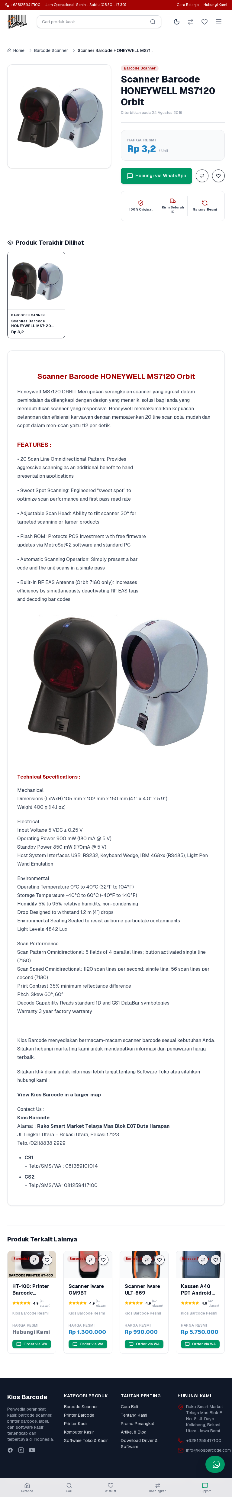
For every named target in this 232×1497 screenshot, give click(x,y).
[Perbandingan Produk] (190, 21)
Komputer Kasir (79, 1432)
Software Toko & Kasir (86, 1440)
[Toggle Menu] (219, 22)
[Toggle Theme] (176, 21)
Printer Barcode (79, 1415)
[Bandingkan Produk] (202, 175)
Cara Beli (129, 1406)
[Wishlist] (204, 21)
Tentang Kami (134, 1415)
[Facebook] (10, 1450)
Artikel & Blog (134, 1432)
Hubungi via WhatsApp (160, 176)
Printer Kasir (76, 1423)
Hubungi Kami (215, 4)
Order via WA (35, 1344)
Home (18, 50)
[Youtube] (32, 1450)
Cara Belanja (188, 4)
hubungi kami (32, 1080)
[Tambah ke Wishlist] (218, 175)
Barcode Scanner (51, 50)
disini (50, 1072)
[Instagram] (21, 1450)
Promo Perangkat (137, 1423)
